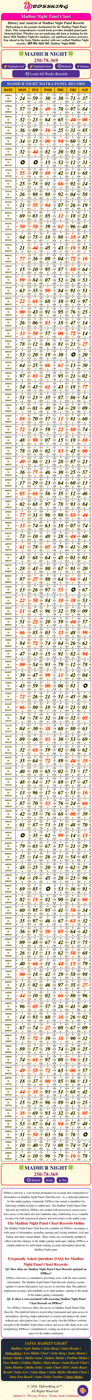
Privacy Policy (37, 1395)
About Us (19, 1395)
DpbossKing (13, 1353)
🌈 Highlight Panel (40, 66)
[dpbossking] (46, 6)
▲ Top (62, 1180)
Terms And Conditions (64, 1395)
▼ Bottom (83, 66)
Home (49, 1180)
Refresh (67, 66)
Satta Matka (74, 1376)
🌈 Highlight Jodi (14, 66)
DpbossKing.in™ (50, 1386)
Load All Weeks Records (49, 73)
